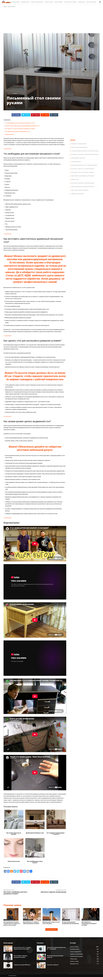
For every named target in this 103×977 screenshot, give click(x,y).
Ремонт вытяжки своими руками (79, 147)
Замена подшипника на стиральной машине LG (82, 186)
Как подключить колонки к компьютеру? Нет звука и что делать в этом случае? (12, 923)
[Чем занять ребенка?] (41, 965)
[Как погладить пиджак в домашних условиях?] (8, 957)
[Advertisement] (51, 20)
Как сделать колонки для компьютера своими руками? (85, 154)
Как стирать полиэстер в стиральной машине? (82, 183)
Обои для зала (74, 179)
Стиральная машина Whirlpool (22, 964)
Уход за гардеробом (28, 919)
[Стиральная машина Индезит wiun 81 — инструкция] (41, 949)
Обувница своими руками (77, 193)
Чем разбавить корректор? (78, 158)
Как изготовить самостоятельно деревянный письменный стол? (22, 125)
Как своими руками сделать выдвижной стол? (17, 131)
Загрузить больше (51, 929)
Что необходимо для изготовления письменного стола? (20, 123)
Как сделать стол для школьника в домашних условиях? (20, 128)
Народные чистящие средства (78, 143)
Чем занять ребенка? (53, 964)
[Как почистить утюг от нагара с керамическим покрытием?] (8, 949)
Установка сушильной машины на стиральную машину (84, 150)
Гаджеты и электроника (9, 919)
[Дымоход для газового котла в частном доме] (51, 914)
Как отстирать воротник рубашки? (80, 190)
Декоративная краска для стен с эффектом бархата (84, 165)
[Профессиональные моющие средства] (41, 957)
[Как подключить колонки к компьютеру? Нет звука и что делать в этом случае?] (12, 914)
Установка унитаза (76, 161)
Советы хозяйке (11, 6)
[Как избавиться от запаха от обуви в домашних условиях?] (32, 914)
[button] (100, 2)
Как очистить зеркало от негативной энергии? (82, 168)
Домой (5, 6)
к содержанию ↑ (8, 148)
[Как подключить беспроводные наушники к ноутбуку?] (90, 914)
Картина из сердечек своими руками (53, 892)
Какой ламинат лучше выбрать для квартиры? (82, 175)
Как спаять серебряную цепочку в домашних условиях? (15, 892)
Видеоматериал (9, 134)
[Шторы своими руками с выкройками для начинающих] (71, 914)
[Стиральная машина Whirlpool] (8, 965)
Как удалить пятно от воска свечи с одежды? (82, 172)
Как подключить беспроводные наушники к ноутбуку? (89, 923)
